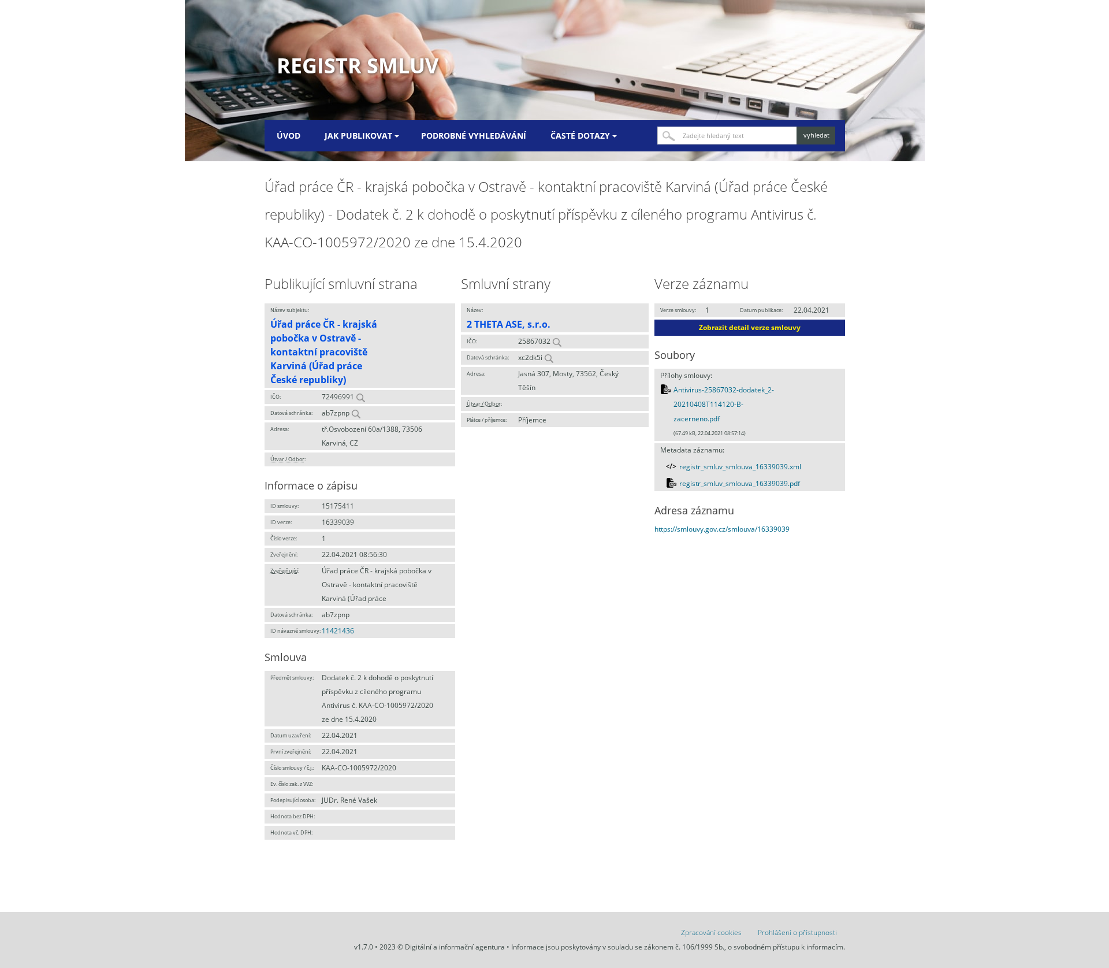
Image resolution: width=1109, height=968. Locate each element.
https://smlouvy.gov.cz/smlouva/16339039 (722, 529)
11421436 (338, 630)
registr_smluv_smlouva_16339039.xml (740, 466)
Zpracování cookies (711, 932)
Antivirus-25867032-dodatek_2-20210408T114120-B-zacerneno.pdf (723, 404)
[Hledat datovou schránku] (355, 413)
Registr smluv (357, 65)
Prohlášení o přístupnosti (797, 932)
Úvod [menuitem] (288, 135)
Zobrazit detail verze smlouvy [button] (750, 327)
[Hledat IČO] (360, 396)
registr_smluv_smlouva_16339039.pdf (739, 483)
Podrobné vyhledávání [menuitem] (473, 135)
